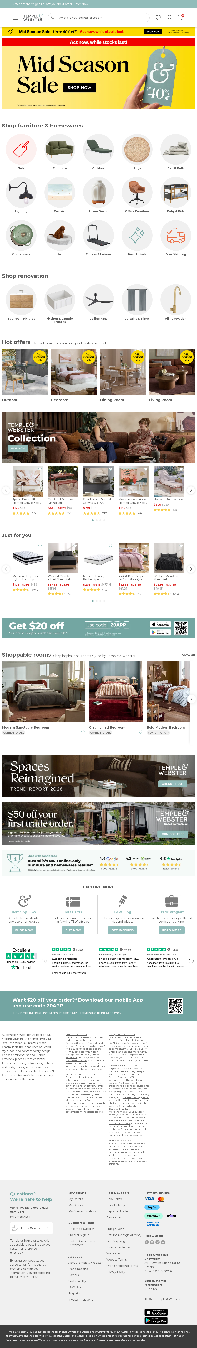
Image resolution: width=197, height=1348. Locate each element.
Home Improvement (120, 1140)
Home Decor (98, 211)
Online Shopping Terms (122, 1266)
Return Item (114, 1217)
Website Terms (116, 1259)
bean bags (121, 1051)
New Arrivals (137, 254)
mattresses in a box (76, 1060)
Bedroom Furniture (76, 1034)
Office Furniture (137, 211)
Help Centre (114, 1199)
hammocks (125, 1126)
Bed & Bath (175, 168)
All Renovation (175, 318)
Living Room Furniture (122, 1034)
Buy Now (73, 930)
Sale (21, 168)
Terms (32, 1264)
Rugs (137, 168)
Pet (60, 254)
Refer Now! (81, 4)
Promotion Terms (118, 1247)
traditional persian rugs (135, 1045)
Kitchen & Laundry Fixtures (59, 320)
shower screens (117, 1160)
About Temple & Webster (85, 1262)
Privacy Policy (28, 1277)
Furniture (60, 168)
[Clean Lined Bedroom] (116, 692)
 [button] (6, 490)
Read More (171, 930)
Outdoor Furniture (119, 1108)
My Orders (75, 1205)
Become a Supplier (81, 1229)
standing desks (131, 1097)
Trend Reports (78, 1269)
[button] (93, 520)
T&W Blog (75, 1287)
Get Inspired (122, 930)
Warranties (113, 1253)
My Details (75, 1199)
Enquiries (74, 1293)
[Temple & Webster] (33, 18)
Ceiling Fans (98, 318)
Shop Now (24, 930)
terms (116, 1013)
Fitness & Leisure (98, 254)
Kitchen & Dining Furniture (81, 1074)
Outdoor (98, 168)
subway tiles (135, 1157)
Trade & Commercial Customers (82, 1243)
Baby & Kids (175, 211)
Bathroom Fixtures (21, 318)
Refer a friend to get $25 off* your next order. (50, 4)
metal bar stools (87, 1108)
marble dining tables (77, 1091)
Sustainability (77, 1281)
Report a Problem (118, 1211)
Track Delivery (115, 1205)
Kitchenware (21, 254)
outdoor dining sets (119, 1123)
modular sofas (137, 1043)
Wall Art (60, 211)
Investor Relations (80, 1299)
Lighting (21, 211)
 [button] (191, 490)
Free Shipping (175, 254)
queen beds (78, 1051)
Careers (73, 1275)
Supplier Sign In (78, 1235)
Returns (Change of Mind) (123, 1235)
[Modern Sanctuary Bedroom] (43, 692)
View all (188, 655)
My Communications (82, 1211)
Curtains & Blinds (137, 318)
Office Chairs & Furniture (123, 1065)
